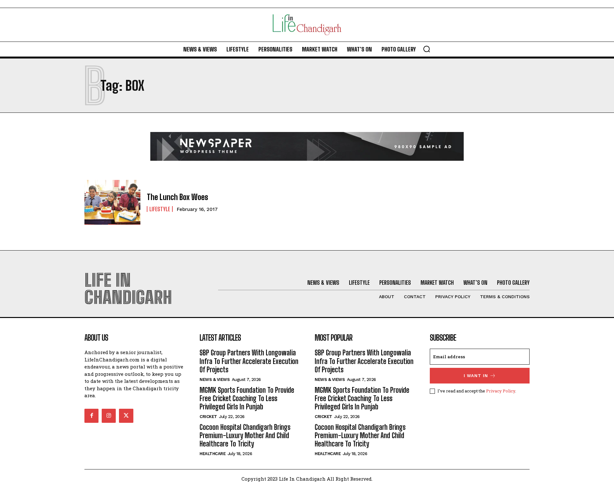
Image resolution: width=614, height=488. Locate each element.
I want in (476, 375)
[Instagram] (109, 416)
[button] (426, 49)
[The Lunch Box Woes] (112, 202)
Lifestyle (159, 209)
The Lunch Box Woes (177, 197)
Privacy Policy (500, 391)
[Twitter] (126, 416)
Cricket (208, 416)
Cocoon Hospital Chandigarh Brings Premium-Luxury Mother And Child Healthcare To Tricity (245, 435)
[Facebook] (91, 416)
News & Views (215, 379)
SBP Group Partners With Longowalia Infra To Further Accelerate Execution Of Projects (249, 361)
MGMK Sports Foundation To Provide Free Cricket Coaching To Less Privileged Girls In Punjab (247, 398)
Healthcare (212, 453)
